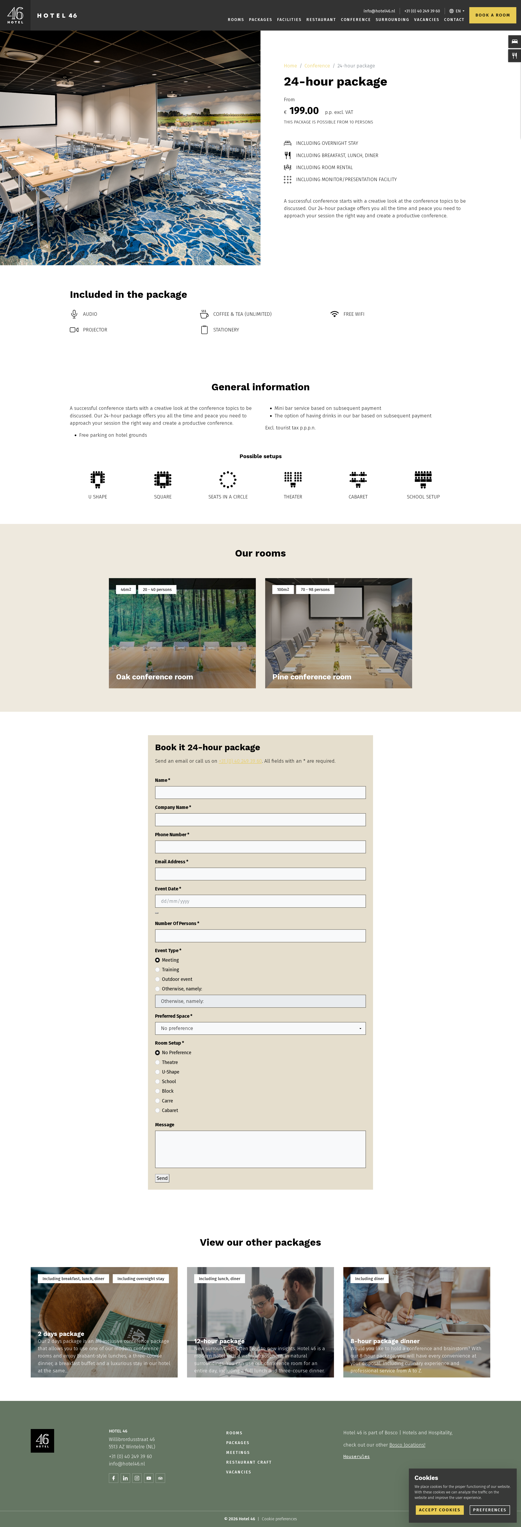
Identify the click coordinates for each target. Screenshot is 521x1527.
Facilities (289, 19)
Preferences (490, 1509)
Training (170, 970)
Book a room (492, 15)
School (169, 1081)
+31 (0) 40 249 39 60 (422, 11)
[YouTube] (148, 1478)
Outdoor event (177, 979)
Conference (356, 19)
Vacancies (426, 19)
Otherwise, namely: (182, 989)
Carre (167, 1101)
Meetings (238, 1452)
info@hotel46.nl (379, 11)
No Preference (176, 1052)
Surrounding (392, 19)
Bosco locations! (407, 1445)
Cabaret (170, 1110)
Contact (454, 19)
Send (162, 1178)
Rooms (236, 19)
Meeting (170, 960)
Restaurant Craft (249, 1462)
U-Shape (170, 1072)
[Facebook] (113, 1478)
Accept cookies (440, 1509)
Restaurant (321, 19)
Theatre (170, 1062)
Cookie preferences (279, 1518)
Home (290, 66)
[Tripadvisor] (160, 1478)
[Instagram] (137, 1478)
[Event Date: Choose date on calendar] (156, 913)
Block (168, 1091)
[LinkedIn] (125, 1478)
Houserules (356, 1456)
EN (458, 11)
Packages (260, 19)
